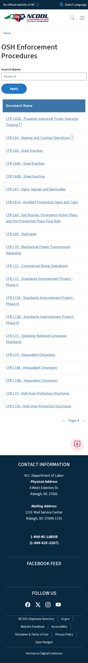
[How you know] (37, 5)
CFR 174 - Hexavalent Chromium (30, 354)
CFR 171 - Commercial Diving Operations (37, 265)
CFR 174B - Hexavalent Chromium (32, 380)
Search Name (11, 69)
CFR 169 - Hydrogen (21, 234)
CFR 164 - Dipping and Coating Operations (38, 137)
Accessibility (59, 626)
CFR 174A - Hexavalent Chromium (31, 367)
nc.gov (65, 619)
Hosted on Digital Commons (44, 653)
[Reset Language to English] (61, 5)
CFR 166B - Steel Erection (25, 176)
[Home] (26, 14)
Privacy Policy (64, 634)
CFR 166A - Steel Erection (25, 163)
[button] (69, 18)
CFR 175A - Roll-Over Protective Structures (38, 406)
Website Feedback (33, 626)
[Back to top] (77, 444)
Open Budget (44, 642)
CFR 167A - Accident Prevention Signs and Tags (42, 202)
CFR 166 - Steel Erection (24, 150)
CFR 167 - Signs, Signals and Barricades (36, 189)
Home (7, 33)
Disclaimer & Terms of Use (32, 634)
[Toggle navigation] (82, 18)
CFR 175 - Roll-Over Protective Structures (37, 393)
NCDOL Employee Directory (36, 619)
